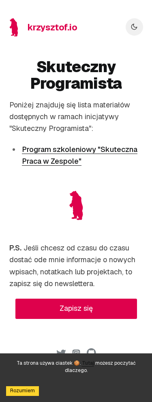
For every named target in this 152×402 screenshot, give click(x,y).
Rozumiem (22, 390)
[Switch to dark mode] (134, 27)
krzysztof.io (52, 27)
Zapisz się (76, 308)
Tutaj (88, 363)
